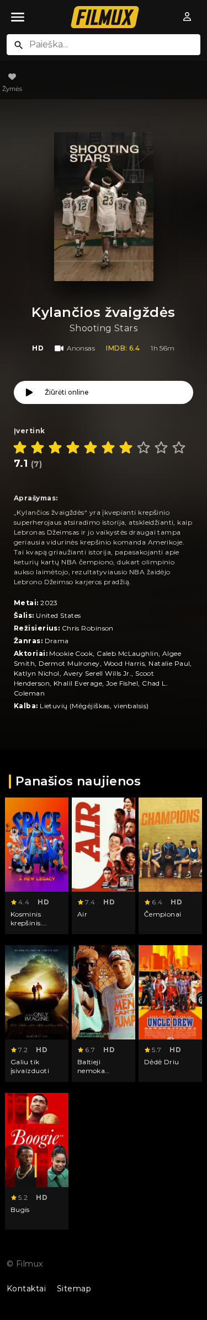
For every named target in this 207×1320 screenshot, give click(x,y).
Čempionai (163, 914)
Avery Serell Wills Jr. (97, 673)
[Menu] (18, 17)
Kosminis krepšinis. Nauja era (26, 922)
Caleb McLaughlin (127, 653)
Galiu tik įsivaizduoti (29, 1066)
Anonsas (81, 348)
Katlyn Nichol (37, 673)
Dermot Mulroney (69, 663)
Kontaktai (26, 1289)
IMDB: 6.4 (123, 348)
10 (179, 447)
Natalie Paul (169, 663)
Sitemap (74, 1289)
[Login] (187, 17)
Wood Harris (124, 663)
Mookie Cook (71, 653)
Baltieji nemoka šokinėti (91, 1070)
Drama (57, 641)
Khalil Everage (78, 683)
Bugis (20, 1209)
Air (82, 914)
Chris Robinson (88, 628)
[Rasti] (18, 45)
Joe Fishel (122, 683)
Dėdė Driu (161, 1062)
